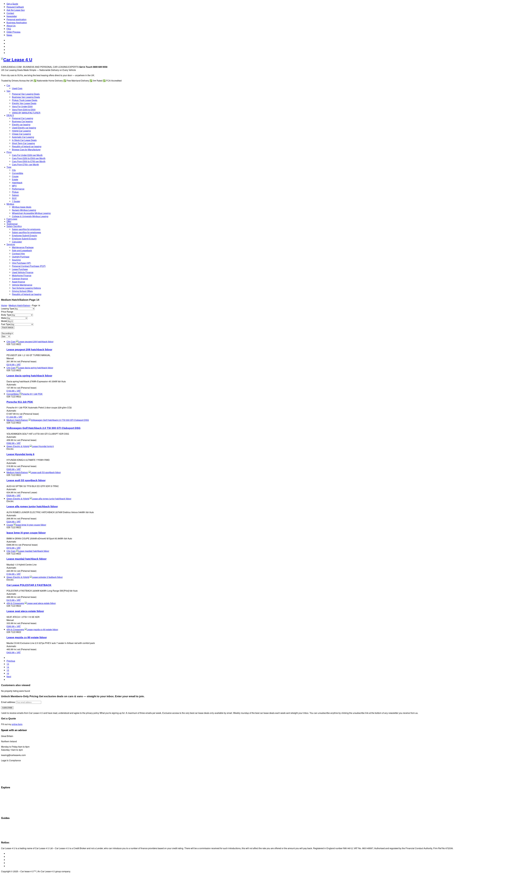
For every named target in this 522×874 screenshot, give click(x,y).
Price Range (7, 311)
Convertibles (13, 393)
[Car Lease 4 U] (16, 59)
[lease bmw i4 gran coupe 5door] (30, 524)
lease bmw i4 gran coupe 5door (26, 532)
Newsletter (12, 16)
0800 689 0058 (21, 736)
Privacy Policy (7, 781)
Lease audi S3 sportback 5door (26, 480)
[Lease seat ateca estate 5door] (40, 603)
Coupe (10, 524)
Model (4, 321)
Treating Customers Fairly (12, 775)
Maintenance (6, 830)
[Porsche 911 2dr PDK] (31, 393)
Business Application (17, 22)
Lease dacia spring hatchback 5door (29, 375)
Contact (10, 13)
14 (8, 667)
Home (4, 305)
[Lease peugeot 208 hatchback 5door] (34, 341)
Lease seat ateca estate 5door (25, 611)
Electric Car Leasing (9, 805)
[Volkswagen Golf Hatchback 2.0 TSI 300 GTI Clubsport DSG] (59, 420)
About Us (11, 25)
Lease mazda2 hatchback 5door (26, 558)
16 (8, 673)
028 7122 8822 (24, 741)
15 (8, 670)
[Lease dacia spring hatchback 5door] (34, 367)
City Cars (11, 341)
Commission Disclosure (11, 765)
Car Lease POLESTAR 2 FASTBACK (29, 585)
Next (9, 676)
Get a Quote (12, 3)
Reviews (4, 833)
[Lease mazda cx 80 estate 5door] (41, 629)
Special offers (7, 793)
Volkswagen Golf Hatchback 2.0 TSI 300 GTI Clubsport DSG (43, 428)
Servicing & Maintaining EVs (13, 824)
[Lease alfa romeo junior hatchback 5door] (50, 498)
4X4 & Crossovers (15, 603)
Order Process (13, 31)
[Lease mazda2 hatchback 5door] (32, 551)
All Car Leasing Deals (10, 799)
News (9, 35)
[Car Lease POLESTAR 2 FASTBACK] (46, 577)
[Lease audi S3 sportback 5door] (45, 472)
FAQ (9, 28)
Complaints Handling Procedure (14, 778)
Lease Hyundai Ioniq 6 (20, 454)
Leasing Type (7, 308)
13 (8, 664)
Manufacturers (7, 796)
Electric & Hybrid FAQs (11, 827)
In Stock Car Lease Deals (12, 812)
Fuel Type (5, 324)
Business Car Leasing (10, 809)
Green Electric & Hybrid (18, 446)
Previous (11, 660)
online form (17, 724)
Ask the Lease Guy (16, 10)
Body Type (6, 314)
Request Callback (15, 6)
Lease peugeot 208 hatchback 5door (29, 349)
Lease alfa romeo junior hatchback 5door (32, 506)
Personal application (16, 19)
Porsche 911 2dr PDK (20, 401)
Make (3, 317)
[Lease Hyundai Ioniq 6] (42, 446)
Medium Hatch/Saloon (19, 305)
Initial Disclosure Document (12, 769)
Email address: (8, 702)
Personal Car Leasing (10, 802)
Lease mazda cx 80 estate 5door (27, 637)
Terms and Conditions (10, 772)
